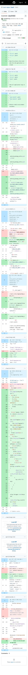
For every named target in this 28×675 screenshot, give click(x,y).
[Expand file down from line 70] (4, 333)
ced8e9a (9, 34)
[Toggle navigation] (2, 2)
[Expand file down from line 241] (4, 205)
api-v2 (14, 32)
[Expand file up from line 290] (4, 374)
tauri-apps (6, 7)
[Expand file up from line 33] (4, 216)
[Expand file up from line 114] (4, 341)
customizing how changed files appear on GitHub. (14, 529)
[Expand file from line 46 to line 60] (4, 280)
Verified (4, 20)
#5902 (4, 27)
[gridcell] (14, 50)
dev (4, 32)
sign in (12, 662)
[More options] (25, 47)
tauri (12, 7)
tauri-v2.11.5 (18, 30)
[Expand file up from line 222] (4, 117)
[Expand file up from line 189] (4, 600)
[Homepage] (14, 2)
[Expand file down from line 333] (4, 513)
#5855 (19, 25)
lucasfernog (7, 18)
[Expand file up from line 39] (4, 560)
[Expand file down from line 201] (4, 650)
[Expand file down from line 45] (4, 593)
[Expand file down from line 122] (4, 364)
